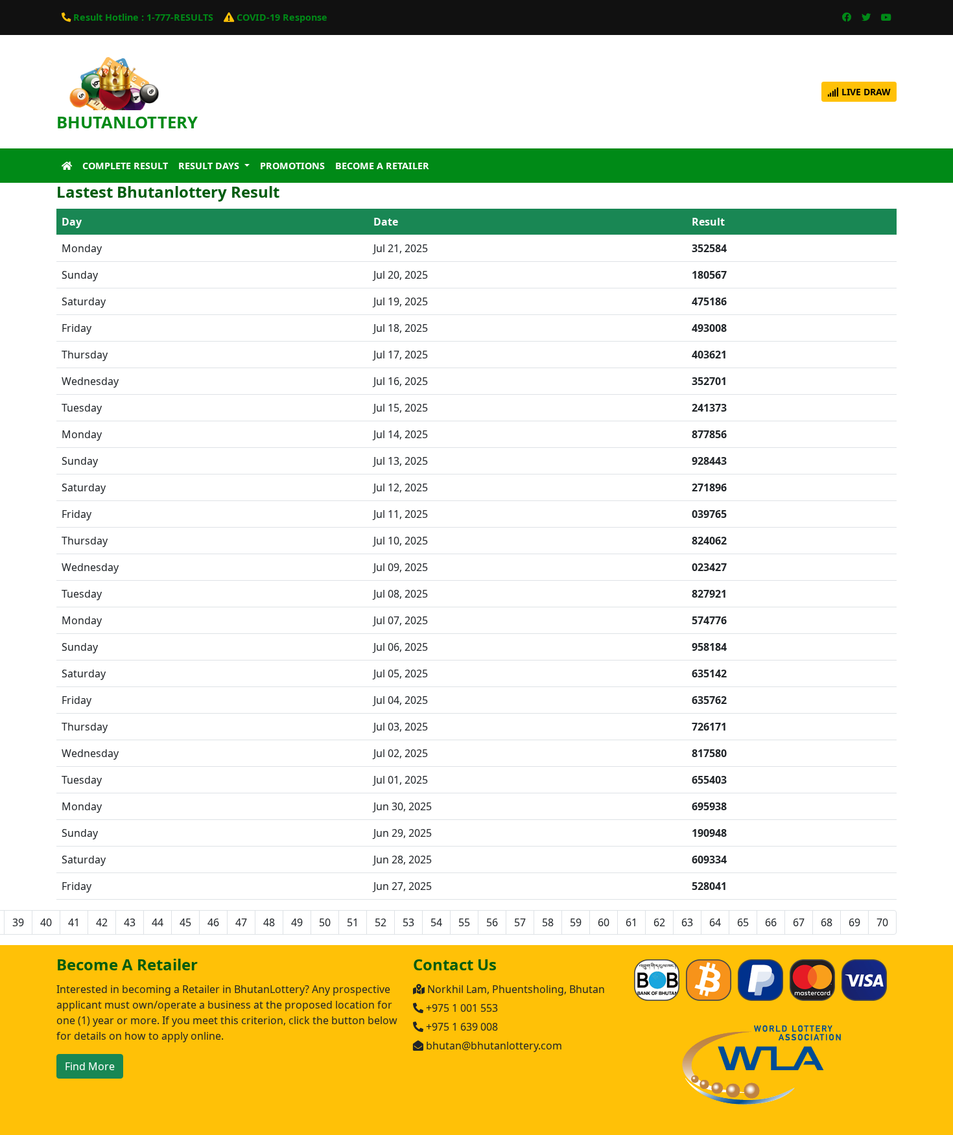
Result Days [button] (210, 165)
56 (492, 922)
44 (157, 922)
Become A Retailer (382, 165)
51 (353, 922)
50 (325, 922)
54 (436, 922)
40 (46, 922)
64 (715, 922)
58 (548, 922)
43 (129, 922)
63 (687, 922)
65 (743, 922)
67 (799, 922)
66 (771, 922)
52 (380, 922)
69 (854, 922)
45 (185, 922)
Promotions (292, 165)
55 (464, 922)
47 (241, 922)
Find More (90, 1066)
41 (74, 922)
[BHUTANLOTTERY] (113, 90)
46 (213, 922)
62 (659, 922)
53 (408, 922)
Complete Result (125, 165)
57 (520, 922)
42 (102, 922)
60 (603, 922)
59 (576, 922)
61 (631, 922)
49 (297, 922)
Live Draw (865, 92)
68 (826, 922)
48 (269, 922)
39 (18, 922)
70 (882, 922)
